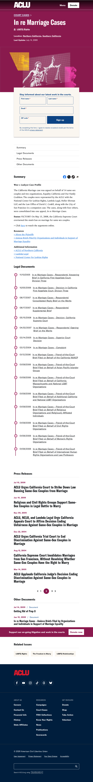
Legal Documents (25, 153)
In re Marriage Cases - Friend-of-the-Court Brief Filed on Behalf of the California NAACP (55, 356)
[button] (73, 177)
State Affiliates (21, 725)
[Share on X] (69, 177)
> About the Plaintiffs (24, 234)
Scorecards (41, 735)
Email (23, 108)
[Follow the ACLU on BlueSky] (51, 683)
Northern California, (32, 36)
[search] (76, 766)
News (38, 725)
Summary (21, 147)
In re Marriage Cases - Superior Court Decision (51, 339)
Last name (52, 99)
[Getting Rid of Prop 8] (46, 609)
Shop (64, 710)
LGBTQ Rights (23, 29)
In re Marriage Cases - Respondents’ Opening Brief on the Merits (56, 329)
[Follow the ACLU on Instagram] (30, 683)
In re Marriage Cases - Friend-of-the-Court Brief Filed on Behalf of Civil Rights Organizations (54, 425)
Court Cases (21, 15)
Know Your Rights (44, 720)
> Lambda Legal (21, 253)
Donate (73, 5)
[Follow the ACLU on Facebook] (17, 683)
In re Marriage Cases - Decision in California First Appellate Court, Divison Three (55, 289)
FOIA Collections (44, 715)
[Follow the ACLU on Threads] (44, 683)
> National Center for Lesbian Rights (31, 257)
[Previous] (35, 591)
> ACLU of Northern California (28, 250)
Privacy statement (34, 756)
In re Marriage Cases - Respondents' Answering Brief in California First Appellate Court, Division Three (55, 277)
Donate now (76, 632)
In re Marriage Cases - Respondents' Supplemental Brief (51, 309)
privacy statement (36, 130)
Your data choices (50, 756)
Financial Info (20, 715)
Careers (17, 705)
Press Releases (24, 158)
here (23, 225)
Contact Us (19, 710)
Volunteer (66, 720)
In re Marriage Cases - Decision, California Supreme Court (54, 319)
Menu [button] (63, 5)
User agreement (19, 756)
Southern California (52, 36)
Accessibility (64, 756)
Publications (42, 730)
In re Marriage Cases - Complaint (49, 347)
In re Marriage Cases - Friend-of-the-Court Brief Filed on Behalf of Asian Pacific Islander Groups (55, 367)
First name (25, 99)
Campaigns (41, 705)
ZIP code (24, 118)
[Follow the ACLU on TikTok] (37, 683)
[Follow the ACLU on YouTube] (23, 683)
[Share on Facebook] (64, 177)
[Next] (57, 591)
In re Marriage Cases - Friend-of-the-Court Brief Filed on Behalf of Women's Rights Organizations (54, 438)
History (17, 720)
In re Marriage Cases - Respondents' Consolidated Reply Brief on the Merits (52, 299)
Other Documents (25, 164)
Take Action (67, 715)
